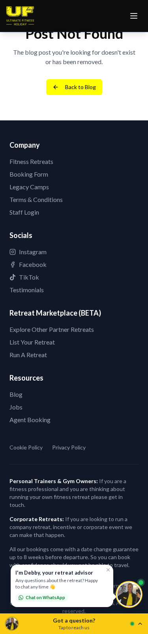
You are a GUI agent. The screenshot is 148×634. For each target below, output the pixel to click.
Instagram (33, 251)
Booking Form (28, 174)
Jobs (15, 407)
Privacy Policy (69, 447)
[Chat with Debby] (129, 594)
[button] (62, 586)
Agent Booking (30, 419)
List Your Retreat (32, 342)
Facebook (33, 264)
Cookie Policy (26, 447)
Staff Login (24, 212)
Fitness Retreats (31, 161)
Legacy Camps (29, 186)
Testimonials (26, 289)
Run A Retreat (28, 354)
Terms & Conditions (36, 199)
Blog (15, 394)
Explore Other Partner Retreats (51, 329)
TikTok (29, 277)
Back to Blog (80, 87)
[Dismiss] (108, 569)
